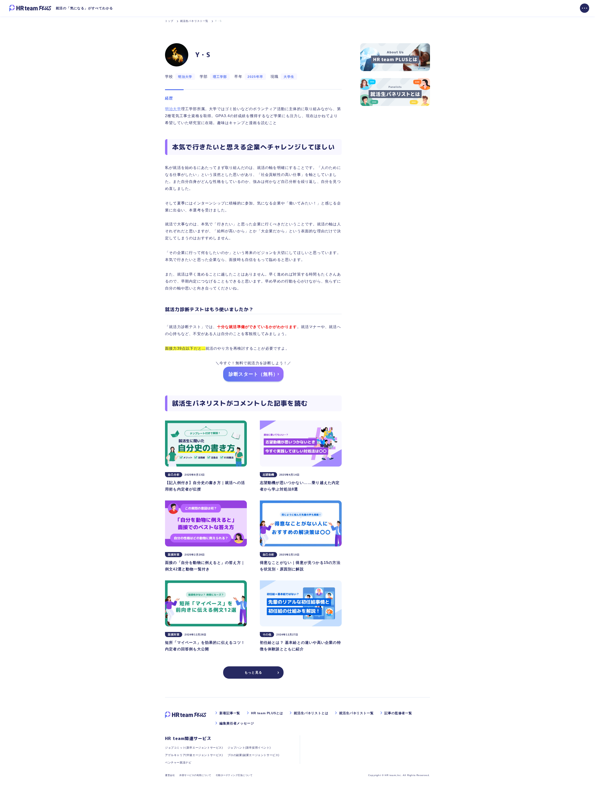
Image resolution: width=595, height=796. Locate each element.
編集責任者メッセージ (236, 723)
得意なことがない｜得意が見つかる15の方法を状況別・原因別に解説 (300, 566)
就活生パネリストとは (311, 713)
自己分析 (173, 474)
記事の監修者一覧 (398, 713)
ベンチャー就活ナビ (178, 762)
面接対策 (173, 554)
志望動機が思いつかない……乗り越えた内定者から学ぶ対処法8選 (300, 486)
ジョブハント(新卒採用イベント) (249, 747)
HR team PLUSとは (267, 713)
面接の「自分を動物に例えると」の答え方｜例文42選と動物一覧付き (205, 566)
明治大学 (173, 109)
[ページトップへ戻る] (583, 784)
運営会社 (170, 775)
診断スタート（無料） (253, 374)
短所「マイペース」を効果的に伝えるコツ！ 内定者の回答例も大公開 (205, 646)
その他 (267, 634)
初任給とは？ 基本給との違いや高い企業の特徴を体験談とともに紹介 (300, 646)
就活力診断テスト (185, 327)
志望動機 (268, 474)
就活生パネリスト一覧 (356, 713)
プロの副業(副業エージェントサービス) (253, 755)
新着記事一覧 (229, 713)
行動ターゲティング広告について (234, 775)
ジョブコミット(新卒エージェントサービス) (194, 747)
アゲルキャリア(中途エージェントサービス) (194, 755)
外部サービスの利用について (195, 775)
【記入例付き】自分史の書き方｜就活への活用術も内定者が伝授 (205, 486)
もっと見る (253, 672)
